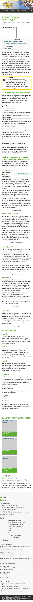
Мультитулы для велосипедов (9, 585)
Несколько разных (13, 533)
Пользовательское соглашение (19, 598)
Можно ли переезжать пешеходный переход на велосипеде (15, 546)
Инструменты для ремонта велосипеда (9, 433)
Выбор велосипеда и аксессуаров (19, 10)
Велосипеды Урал (4, 552)
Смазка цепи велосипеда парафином (11, 586)
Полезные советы (8, 46)
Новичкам (5, 10)
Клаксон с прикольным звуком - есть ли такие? (13, 507)
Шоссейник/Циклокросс (15, 526)
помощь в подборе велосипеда (9, 505)
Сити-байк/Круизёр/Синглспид (16, 524)
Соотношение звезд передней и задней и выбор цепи (15, 513)
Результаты (5, 540)
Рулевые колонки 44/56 (8, 511)
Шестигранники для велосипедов (7, 469)
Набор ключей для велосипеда (6, 451)
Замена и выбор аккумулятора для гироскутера (13, 583)
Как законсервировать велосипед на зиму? (12, 592)
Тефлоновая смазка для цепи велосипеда (23, 174)
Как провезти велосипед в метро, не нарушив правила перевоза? (16, 558)
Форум (4, 497)
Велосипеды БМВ (4, 566)
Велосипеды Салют (5, 572)
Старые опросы (6, 539)
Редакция (4, 598)
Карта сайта (9, 598)
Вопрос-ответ (7, 48)
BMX (10, 531)
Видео (4, 500)
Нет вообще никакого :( (15, 535)
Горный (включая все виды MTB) (17, 522)
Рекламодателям (16, 599)
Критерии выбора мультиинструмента (13, 41)
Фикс (10, 528)
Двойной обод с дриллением (9, 509)
